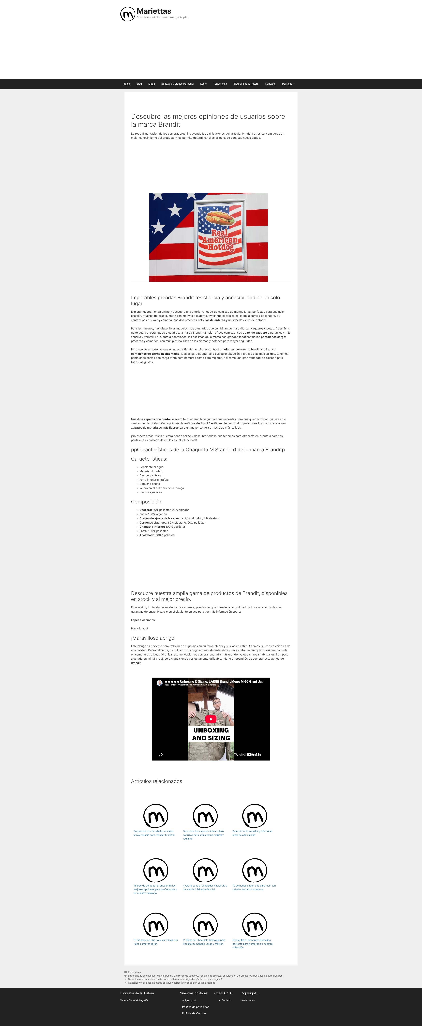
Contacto (270, 83)
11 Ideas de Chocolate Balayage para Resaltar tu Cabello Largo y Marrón (204, 941)
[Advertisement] (211, 52)
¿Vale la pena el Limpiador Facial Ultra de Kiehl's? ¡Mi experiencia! (205, 887)
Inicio (127, 83)
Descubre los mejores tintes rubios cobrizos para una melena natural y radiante (203, 835)
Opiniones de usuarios (186, 975)
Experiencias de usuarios (142, 975)
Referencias (134, 972)
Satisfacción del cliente (235, 975)
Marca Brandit (164, 975)
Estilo (203, 83)
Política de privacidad (195, 1007)
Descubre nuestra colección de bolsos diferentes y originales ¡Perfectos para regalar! (175, 979)
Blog (139, 83)
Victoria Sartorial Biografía (134, 1000)
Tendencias (220, 83)
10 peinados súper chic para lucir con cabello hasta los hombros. (254, 887)
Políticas (287, 83)
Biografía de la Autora (245, 83)
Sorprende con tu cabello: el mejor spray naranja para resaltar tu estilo (154, 833)
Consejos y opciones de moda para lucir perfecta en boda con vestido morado (171, 982)
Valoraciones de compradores (266, 975)
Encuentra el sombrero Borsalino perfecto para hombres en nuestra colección (252, 943)
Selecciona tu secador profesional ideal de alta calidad (252, 833)
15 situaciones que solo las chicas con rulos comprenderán (156, 941)
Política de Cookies (194, 1013)
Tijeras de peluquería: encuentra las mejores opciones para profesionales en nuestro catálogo (155, 889)
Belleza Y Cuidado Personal (177, 83)
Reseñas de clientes (210, 975)
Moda (151, 83)
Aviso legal (189, 1000)
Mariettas (154, 11)
